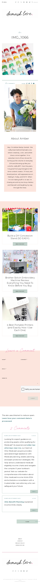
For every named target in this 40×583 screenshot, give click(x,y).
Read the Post (20, 244)
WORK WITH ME (20, 545)
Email (4, 368)
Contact (20, 540)
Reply (34, 491)
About (20, 538)
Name (4, 359)
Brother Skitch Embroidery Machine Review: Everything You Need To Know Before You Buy (20, 281)
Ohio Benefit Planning (14, 502)
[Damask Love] (20, 566)
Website (4, 378)
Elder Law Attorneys (10, 435)
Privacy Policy (20, 543)
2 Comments (11, 83)
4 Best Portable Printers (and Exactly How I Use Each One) (20, 328)
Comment (24, 359)
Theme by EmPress (20, 581)
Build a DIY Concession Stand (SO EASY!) (20, 237)
